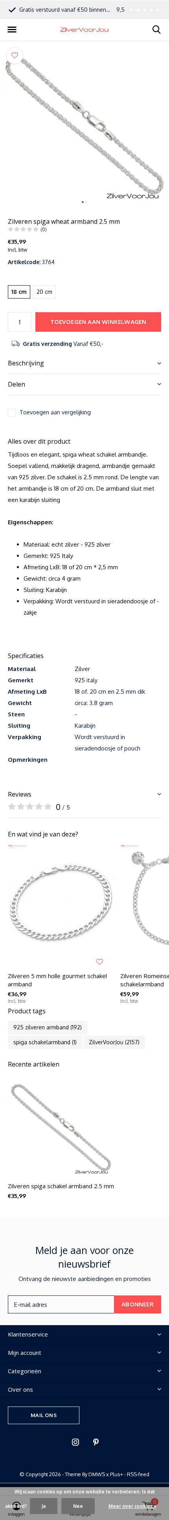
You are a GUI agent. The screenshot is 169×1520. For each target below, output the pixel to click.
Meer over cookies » (132, 1506)
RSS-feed (138, 1474)
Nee (78, 1506)
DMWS (96, 1474)
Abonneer (137, 1304)
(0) (43, 229)
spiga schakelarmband (45, 1042)
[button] (12, 29)
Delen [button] (16, 384)
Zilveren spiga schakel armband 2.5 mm (61, 1186)
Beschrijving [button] (26, 363)
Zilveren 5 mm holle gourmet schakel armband (57, 980)
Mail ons (43, 1415)
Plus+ (116, 1474)
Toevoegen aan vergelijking (55, 412)
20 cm (44, 291)
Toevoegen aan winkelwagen (98, 322)
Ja (44, 1506)
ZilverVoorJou (114, 1042)
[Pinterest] (96, 1442)
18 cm (19, 291)
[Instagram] (75, 1442)
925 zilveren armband (47, 1027)
